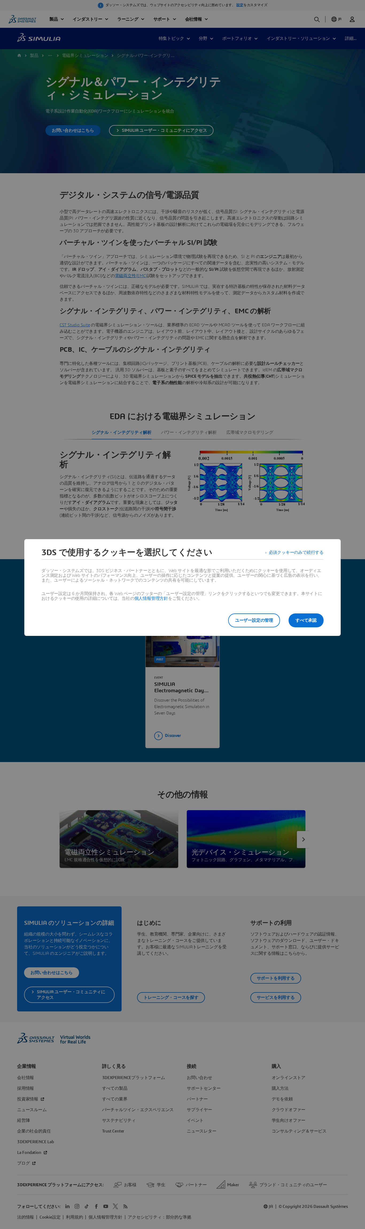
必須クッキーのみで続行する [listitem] (296, 552)
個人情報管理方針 (151, 598)
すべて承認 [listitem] (306, 620)
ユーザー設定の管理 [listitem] (254, 620)
